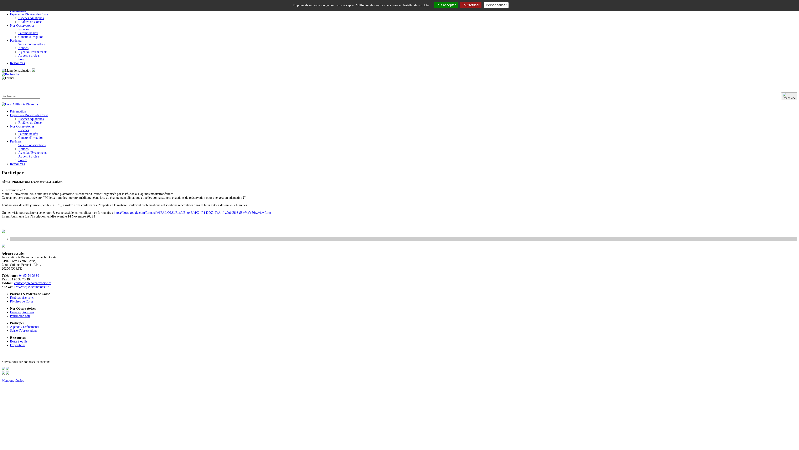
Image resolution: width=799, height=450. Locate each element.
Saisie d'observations (32, 44)
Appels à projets (29, 55)
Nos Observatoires (22, 25)
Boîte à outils (18, 341)
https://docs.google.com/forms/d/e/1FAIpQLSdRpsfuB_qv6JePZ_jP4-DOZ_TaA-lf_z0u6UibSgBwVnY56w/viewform (192, 212)
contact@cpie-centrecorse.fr (32, 283)
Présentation (18, 111)
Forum (22, 59)
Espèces (23, 29)
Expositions (17, 345)
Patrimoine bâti (28, 33)
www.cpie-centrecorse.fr (32, 287)
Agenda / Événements (32, 52)
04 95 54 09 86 (29, 275)
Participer (16, 40)
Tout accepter (446, 5)
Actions (23, 48)
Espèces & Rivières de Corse (29, 14)
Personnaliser (496, 5)
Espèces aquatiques (31, 18)
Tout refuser (470, 5)
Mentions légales (13, 380)
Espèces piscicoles (22, 297)
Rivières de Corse (30, 22)
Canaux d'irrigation (30, 37)
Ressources (17, 63)
